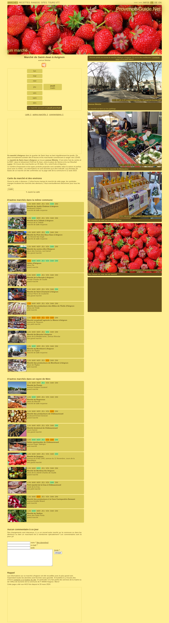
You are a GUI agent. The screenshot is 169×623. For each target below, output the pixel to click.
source (108, 162)
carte (10, 164)
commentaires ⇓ (56, 114)
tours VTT (54, 3)
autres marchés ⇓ (40, 114)
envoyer (58, 553)
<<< (135, 3)
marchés (13, 3)
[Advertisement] (44, 136)
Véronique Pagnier (103, 215)
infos (146, 3)
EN (160, 3)
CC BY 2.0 (125, 162)
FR (152, 3)
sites (44, 3)
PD (127, 215)
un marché (18, 50)
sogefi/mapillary (102, 98)
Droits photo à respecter (16, 13)
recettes (24, 3)
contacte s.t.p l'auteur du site (24, 580)
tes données (42, 543)
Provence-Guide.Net (138, 9)
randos (35, 3)
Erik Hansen (100, 162)
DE (156, 3)
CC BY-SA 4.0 (123, 98)
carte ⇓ (28, 114)
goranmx (99, 269)
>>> (140, 3)
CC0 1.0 (122, 269)
